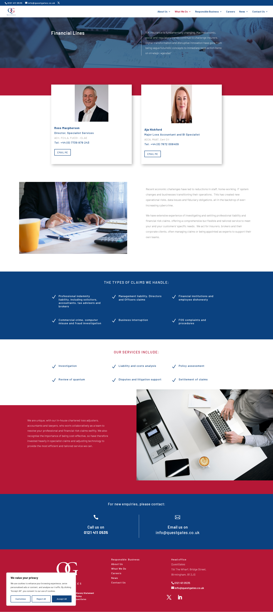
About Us (162, 11)
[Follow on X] (169, 597)
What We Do (181, 11)
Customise (20, 598)
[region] (41, 589)
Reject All (41, 598)
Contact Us (258, 11)
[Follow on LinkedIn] (180, 597)
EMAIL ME (62, 152)
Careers (230, 11)
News (242, 11)
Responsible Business (207, 11)
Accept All (62, 598)
